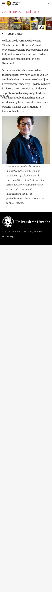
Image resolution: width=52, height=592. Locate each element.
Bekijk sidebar (15, 33)
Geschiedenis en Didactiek (20, 11)
